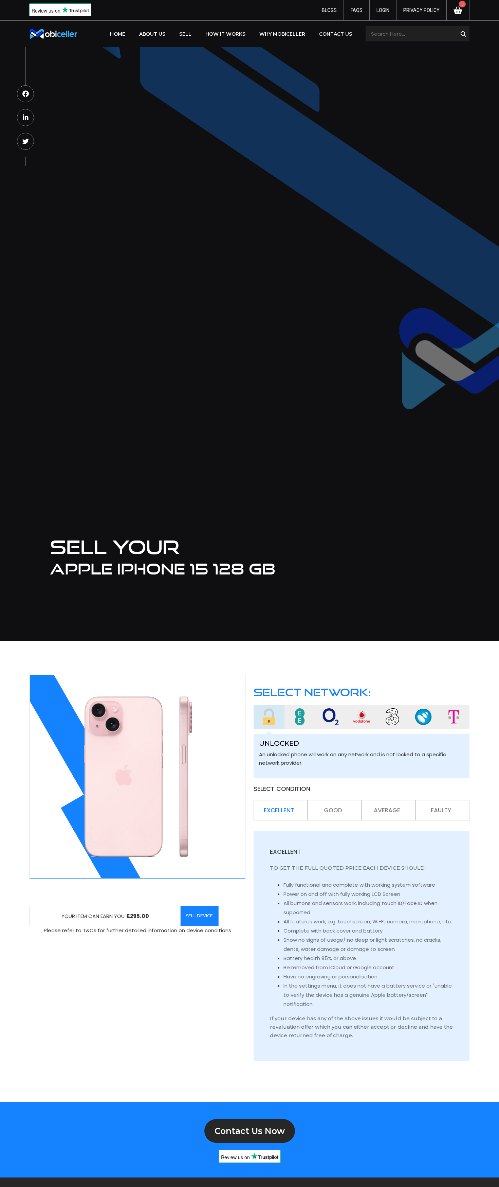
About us (152, 34)
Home (117, 34)
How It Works (225, 34)
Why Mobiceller (282, 34)
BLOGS (329, 10)
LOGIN (382, 10)
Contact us (335, 34)
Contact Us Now (250, 1131)
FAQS (357, 10)
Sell (185, 34)
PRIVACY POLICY (421, 10)
